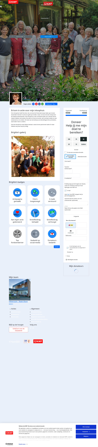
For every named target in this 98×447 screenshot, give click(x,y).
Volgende (76, 216)
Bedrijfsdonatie (82, 156)
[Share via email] (36, 104)
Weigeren (86, 436)
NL (43, 54)
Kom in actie (48, 36)
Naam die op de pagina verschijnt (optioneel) (74, 209)
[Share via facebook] (33, 104)
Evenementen (44, 18)
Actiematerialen (16, 312)
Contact (43, 31)
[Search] (55, 33)
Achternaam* (68, 168)
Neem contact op (36, 321)
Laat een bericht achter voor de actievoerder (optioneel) (73, 199)
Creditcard (71, 233)
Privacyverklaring (36, 312)
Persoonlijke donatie (70, 156)
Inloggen (50, 49)
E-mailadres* (68, 178)
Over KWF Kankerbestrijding (39, 319)
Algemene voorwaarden (38, 317)
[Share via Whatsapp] (42, 104)
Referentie (68, 235)
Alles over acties (45, 4)
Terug (68, 256)
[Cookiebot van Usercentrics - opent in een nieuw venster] (9, 444)
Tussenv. (67, 167)
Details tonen (22, 444)
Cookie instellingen (36, 314)
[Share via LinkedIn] (39, 104)
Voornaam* (68, 161)
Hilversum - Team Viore (51, 104)
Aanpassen (85, 431)
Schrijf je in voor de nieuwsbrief (18, 329)
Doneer (57, 247)
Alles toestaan (86, 426)
